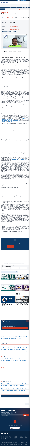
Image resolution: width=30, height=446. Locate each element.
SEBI (14, 435)
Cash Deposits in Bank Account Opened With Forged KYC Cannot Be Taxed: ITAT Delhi (13, 365)
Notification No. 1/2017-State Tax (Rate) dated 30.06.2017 (11, 120)
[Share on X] (23, 17)
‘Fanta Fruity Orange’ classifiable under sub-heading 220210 (14, 14)
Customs (20, 7)
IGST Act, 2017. (10, 121)
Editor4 (3, 17)
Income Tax (3, 7)
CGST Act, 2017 (4, 121)
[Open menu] (28, 2)
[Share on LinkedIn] (25, 17)
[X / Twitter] (3, 437)
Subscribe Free (26, 415)
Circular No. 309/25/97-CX (5, 198)
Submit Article (26, 435)
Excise (17, 7)
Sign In (27, 0)
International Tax (11, 438)
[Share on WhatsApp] (26, 17)
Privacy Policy (22, 442)
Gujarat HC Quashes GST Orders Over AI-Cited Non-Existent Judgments (11, 338)
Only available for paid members (14, 26)
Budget (7, 7)
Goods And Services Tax (18, 263)
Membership (26, 438)
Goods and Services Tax (4, 12)
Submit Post (23, 0)
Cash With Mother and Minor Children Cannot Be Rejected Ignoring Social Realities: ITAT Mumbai (15, 349)
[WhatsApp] (3, 438)
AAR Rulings (6, 263)
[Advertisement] (15, 256)
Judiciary (12, 17)
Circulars (21, 435)
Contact (26, 437)
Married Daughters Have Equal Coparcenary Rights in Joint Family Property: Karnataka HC (14, 347)
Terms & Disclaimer (27, 442)
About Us (26, 434)
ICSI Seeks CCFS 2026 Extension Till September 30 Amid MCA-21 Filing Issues (12, 358)
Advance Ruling (11, 263)
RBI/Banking (15, 436)
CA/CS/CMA (15, 438)
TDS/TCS (10, 437)
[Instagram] (1, 438)
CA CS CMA (24, 7)
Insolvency (15, 437)
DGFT (27, 7)
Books (19, 0)
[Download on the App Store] (17, 428)
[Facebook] (1, 437)
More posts (2, 354)
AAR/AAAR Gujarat (13, 29)
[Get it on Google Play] (12, 428)
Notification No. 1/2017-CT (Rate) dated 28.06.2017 (19, 159)
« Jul (1, 406)
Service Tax (10, 7)
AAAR (10, 29)
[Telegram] (5, 438)
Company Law (13, 7)
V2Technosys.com (15, 442)
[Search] (29, 7)
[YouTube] (5, 437)
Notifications (21, 434)
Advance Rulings (18, 29)
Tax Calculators (21, 439)
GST (22, 7)
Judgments (21, 436)
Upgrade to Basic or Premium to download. (9, 31)
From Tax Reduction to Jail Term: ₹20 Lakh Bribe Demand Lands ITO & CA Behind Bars (13, 360)
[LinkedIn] (7, 437)
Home (1, 7)
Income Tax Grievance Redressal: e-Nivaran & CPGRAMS (9, 340)
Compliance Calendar (21, 438)
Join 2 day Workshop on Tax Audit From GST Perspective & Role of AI (11, 334)
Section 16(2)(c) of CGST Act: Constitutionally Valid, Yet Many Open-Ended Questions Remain (14, 336)
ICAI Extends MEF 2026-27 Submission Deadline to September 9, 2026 (11, 362)
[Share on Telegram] (28, 17)
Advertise (26, 436)
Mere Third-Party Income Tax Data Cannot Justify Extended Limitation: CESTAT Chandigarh (14, 351)
